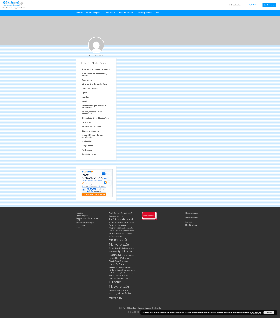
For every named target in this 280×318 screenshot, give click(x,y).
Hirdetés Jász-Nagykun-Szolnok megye (121, 273)
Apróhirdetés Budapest (121, 219)
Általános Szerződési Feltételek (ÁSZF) (88, 219)
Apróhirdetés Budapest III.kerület (121, 222)
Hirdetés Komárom (115, 275)
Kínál (119, 297)
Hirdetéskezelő (110, 13)
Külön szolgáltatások (143, 13)
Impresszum (80, 225)
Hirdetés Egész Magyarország (122, 270)
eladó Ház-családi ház (128, 255)
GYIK (157, 13)
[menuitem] (233, 4)
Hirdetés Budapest (118, 264)
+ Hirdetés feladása (126, 13)
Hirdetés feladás (191, 213)
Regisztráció (253, 5)
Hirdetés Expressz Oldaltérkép (149, 308)
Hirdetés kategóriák (93, 13)
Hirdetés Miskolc (115, 290)
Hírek (78, 228)
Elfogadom (269, 313)
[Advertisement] (162, 74)
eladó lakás (112, 258)
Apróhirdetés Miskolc (117, 248)
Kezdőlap (79, 13)
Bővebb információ (255, 312)
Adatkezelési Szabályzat (85, 222)
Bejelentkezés (269, 5)
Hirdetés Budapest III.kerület (120, 267)
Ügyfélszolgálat (82, 215)
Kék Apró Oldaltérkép (127, 308)
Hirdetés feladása (234, 5)
